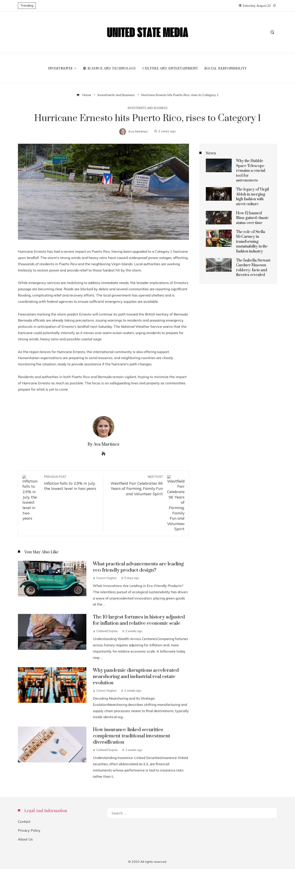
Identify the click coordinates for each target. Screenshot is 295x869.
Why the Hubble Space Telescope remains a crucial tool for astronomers (250, 171)
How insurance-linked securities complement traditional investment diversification (131, 736)
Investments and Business (148, 108)
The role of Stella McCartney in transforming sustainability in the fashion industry (252, 242)
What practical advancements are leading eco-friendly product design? (138, 567)
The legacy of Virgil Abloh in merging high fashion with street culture (252, 196)
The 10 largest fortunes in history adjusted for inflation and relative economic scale (139, 620)
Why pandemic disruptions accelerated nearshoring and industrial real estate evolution (136, 676)
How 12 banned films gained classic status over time (252, 218)
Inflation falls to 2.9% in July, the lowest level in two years (70, 483)
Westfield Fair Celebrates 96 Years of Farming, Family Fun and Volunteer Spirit (137, 485)
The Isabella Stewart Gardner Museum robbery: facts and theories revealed (253, 267)
